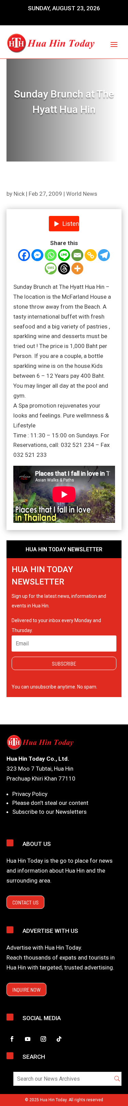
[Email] (77, 255)
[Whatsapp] (51, 255)
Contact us (25, 902)
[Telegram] (104, 255)
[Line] (64, 255)
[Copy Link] (91, 255)
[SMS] (51, 268)
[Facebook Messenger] (37, 255)
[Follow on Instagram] (43, 1038)
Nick (19, 193)
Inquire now (26, 989)
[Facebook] (24, 255)
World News (81, 193)
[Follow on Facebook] (11, 1038)
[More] (77, 268)
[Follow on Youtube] (27, 1038)
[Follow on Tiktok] (59, 1038)
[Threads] (64, 268)
